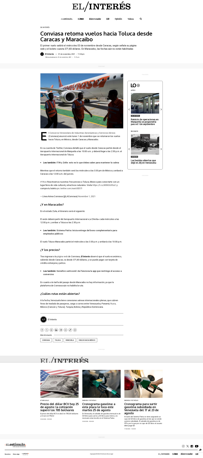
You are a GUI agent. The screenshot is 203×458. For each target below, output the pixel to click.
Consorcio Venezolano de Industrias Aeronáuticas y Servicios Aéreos (82, 133)
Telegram (61, 330)
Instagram (183, 446)
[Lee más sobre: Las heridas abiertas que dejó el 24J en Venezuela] (145, 144)
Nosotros (8, 454)
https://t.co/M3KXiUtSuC (104, 185)
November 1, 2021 (87, 196)
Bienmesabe (95, 19)
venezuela (70, 340)
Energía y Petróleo (89, 400)
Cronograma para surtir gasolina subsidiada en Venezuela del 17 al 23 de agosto (141, 408)
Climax (81, 19)
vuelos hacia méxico (87, 340)
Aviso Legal (110, 454)
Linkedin (56, 330)
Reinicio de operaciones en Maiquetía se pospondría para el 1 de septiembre (145, 121)
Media (25, 454)
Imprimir (75, 330)
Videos (131, 19)
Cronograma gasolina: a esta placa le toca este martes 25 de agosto (98, 407)
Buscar (140, 19)
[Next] (161, 109)
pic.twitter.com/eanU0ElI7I (69, 188)
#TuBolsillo (44, 400)
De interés (45, 27)
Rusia (113, 303)
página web (62, 256)
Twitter (47, 330)
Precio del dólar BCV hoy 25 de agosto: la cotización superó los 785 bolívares (59, 407)
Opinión (118, 19)
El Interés (49, 54)
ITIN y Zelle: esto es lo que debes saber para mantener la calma (88, 162)
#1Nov (43, 182)
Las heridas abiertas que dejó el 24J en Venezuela (143, 161)
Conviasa (46, 340)
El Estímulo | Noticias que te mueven (15, 445)
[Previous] (129, 109)
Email (65, 330)
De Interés (135, 116)
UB (107, 19)
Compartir (200, 449)
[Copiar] (70, 330)
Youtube (196, 446)
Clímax (175, 454)
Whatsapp (51, 330)
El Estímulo (66, 19)
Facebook (42, 330)
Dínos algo (16, 454)
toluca (58, 340)
